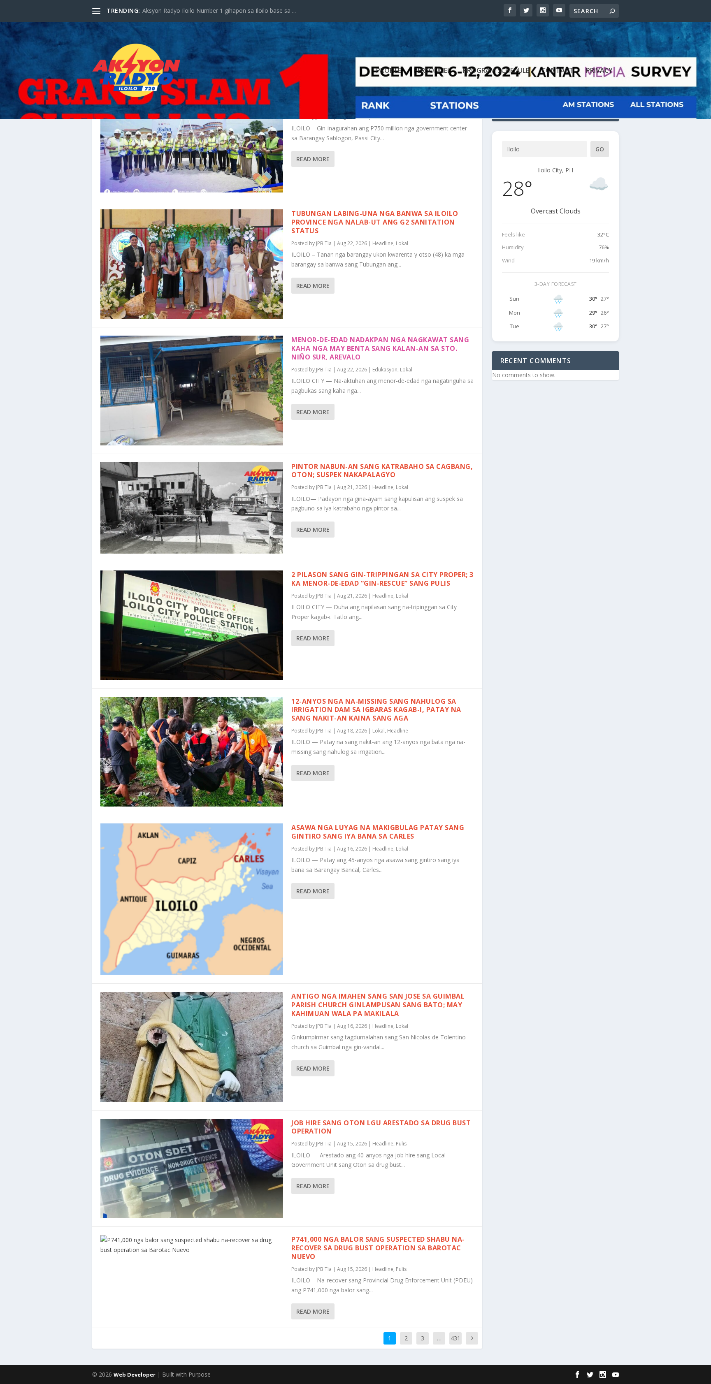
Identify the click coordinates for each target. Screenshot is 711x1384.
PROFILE (388, 71)
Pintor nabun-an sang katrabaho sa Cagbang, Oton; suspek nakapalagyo (382, 471)
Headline (382, 243)
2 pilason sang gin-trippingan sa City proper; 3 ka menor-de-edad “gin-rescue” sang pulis (382, 579)
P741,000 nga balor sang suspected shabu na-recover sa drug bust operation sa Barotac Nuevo (378, 1248)
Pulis (401, 1143)
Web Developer (135, 1374)
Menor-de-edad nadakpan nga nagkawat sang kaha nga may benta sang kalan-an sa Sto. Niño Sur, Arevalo (380, 348)
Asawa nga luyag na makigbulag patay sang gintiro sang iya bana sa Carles (377, 832)
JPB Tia (324, 243)
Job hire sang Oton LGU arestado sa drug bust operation (381, 1127)
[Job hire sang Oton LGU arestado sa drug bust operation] (191, 1169)
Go (599, 149)
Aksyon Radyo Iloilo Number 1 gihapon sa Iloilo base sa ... (219, 10)
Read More (313, 159)
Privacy (599, 71)
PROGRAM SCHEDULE (496, 71)
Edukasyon (384, 369)
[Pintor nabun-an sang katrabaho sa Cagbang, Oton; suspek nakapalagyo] (191, 508)
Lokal (402, 243)
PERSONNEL (432, 71)
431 (455, 1338)
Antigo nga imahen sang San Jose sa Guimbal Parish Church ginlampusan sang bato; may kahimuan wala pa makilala (378, 1005)
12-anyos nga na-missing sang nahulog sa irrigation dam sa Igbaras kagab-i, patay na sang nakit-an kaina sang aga (376, 710)
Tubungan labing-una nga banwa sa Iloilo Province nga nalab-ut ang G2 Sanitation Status (374, 222)
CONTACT (557, 71)
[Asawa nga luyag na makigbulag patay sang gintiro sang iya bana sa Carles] (191, 899)
